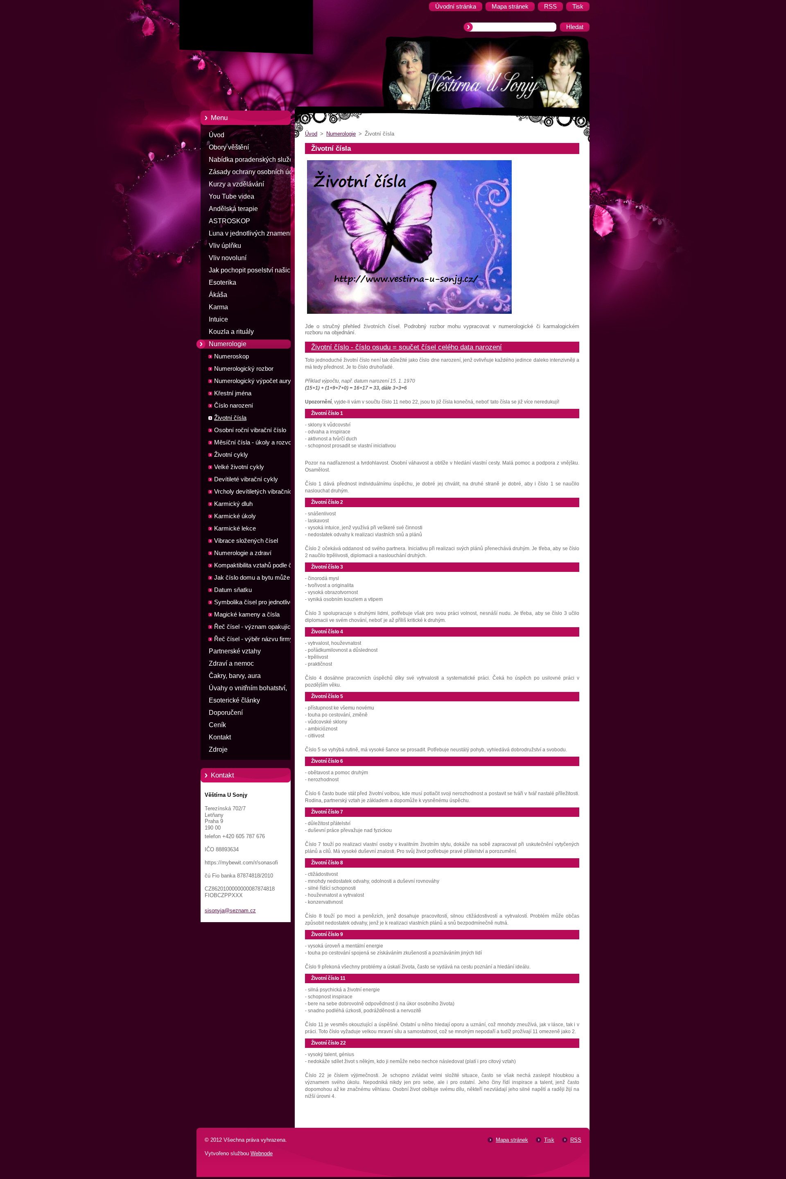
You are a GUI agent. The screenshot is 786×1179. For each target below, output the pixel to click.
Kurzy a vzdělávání (236, 184)
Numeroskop (231, 356)
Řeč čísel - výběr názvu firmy (253, 639)
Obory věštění (229, 147)
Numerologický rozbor (243, 368)
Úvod (216, 135)
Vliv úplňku (225, 245)
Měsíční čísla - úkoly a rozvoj (253, 442)
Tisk (549, 1140)
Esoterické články (234, 700)
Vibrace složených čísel (246, 540)
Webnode (262, 1153)
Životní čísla (230, 418)
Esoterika (222, 282)
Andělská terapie (233, 208)
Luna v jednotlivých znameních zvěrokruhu (253, 235)
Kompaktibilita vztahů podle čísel (257, 565)
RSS (575, 1140)
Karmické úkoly (235, 516)
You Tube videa (231, 196)
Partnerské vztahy (235, 651)
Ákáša (218, 294)
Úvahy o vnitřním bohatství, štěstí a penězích (248, 689)
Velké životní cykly (239, 467)
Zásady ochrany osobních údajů (255, 171)
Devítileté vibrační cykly (246, 479)
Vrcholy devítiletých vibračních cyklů (255, 493)
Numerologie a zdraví (242, 553)
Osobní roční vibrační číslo (250, 430)
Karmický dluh (233, 504)
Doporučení (226, 712)
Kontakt (220, 737)
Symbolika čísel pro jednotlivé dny (259, 602)
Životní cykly (231, 454)
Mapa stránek (512, 1140)
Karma (218, 307)
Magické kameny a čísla (247, 614)
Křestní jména (232, 393)
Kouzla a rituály (231, 331)
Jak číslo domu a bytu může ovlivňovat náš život (252, 579)
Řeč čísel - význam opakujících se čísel (260, 628)
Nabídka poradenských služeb (253, 159)
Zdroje (218, 749)
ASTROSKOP (229, 221)
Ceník (217, 724)
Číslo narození (233, 405)
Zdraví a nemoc (231, 663)
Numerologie (227, 343)
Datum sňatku (233, 590)
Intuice (218, 319)
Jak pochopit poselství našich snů (251, 272)
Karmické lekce (235, 528)
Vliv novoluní (227, 257)
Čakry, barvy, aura (235, 675)
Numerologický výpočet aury (252, 381)
